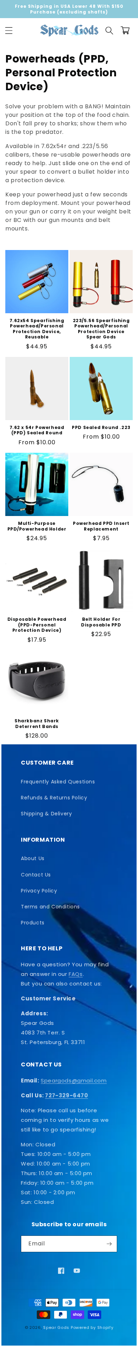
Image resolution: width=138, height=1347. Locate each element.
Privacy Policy (39, 890)
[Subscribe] (109, 1243)
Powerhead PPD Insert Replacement (101, 526)
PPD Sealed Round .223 (101, 427)
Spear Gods (56, 1327)
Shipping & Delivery (46, 813)
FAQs (75, 974)
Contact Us (36, 874)
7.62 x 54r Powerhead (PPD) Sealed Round (37, 430)
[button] (9, 30)
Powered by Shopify (92, 1327)
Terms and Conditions (50, 906)
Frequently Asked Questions (58, 781)
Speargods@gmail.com (74, 1080)
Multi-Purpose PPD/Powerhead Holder (37, 526)
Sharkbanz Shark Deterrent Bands (37, 723)
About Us (33, 858)
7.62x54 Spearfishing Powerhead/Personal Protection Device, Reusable (37, 329)
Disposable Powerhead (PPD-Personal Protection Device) (37, 625)
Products (33, 922)
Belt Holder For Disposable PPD (101, 622)
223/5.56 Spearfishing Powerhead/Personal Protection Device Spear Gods (101, 329)
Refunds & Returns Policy (54, 797)
